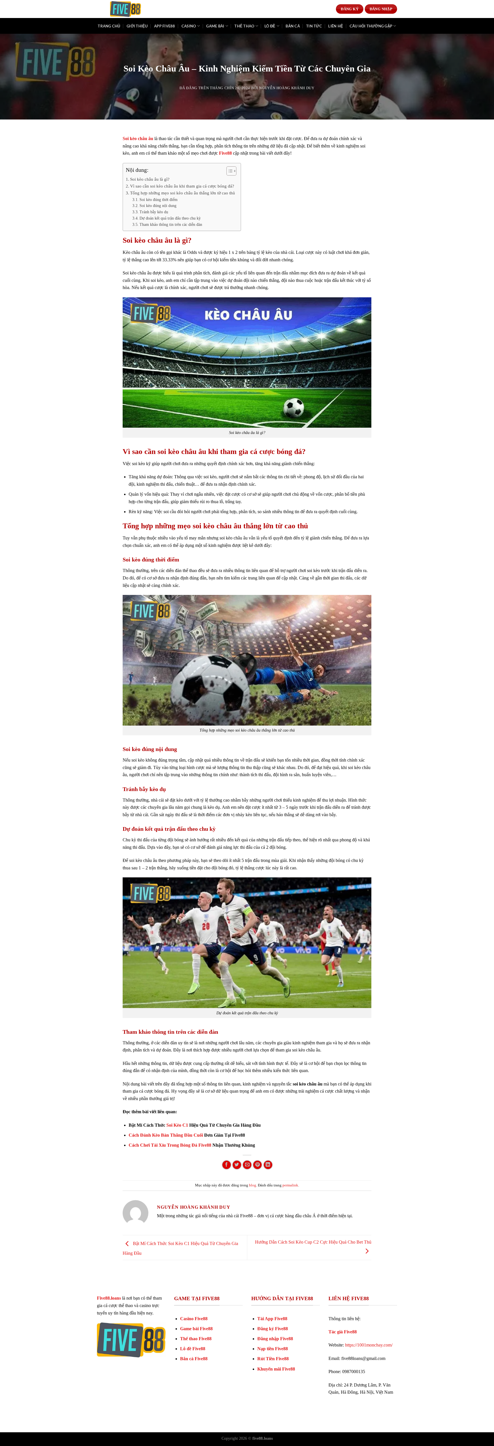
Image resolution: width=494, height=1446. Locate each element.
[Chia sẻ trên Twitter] (237, 1165)
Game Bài (215, 26)
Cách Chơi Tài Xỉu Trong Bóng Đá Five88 (170, 1145)
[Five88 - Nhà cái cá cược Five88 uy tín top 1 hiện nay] (125, 9)
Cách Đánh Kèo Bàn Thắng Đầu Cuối (166, 1135)
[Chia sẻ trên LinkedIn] (268, 1165)
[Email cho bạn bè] (247, 1165)
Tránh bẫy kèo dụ (154, 212)
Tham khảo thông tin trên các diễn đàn (171, 224)
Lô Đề (269, 26)
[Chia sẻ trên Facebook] (226, 1165)
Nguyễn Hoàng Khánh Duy (286, 88)
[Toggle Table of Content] (228, 171)
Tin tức (314, 26)
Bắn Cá (293, 26)
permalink (290, 1185)
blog (252, 1185)
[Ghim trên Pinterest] (257, 1165)
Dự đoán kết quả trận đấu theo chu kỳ (170, 218)
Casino (189, 26)
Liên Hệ (335, 26)
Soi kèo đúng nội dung (158, 206)
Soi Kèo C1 (177, 1125)
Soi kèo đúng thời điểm (159, 200)
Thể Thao (244, 26)
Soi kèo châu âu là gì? (150, 179)
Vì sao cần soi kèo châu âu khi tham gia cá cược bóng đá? (182, 186)
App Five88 (164, 26)
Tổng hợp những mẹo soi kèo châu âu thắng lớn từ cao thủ (182, 192)
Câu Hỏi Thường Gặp (371, 26)
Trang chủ (109, 26)
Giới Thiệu (137, 26)
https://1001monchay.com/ (369, 1345)
